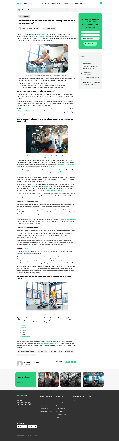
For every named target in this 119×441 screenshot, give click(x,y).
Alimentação (59, 400)
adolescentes (28, 111)
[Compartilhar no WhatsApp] (72, 362)
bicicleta (65, 196)
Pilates (23, 330)
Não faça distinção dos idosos (91, 77)
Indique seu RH (43, 405)
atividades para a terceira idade (48, 343)
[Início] (19, 10)
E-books (74, 403)
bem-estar (40, 34)
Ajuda (41, 400)
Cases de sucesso (60, 408)
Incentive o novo (87, 80)
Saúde (57, 417)
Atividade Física (60, 403)
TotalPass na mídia (67, 3)
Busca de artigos (92, 400)
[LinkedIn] (18, 403)
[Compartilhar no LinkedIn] (69, 362)
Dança (23, 327)
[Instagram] (75, 362)
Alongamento (25, 336)
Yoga (23, 325)
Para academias (24, 16)
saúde (32, 34)
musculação (26, 251)
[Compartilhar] (66, 362)
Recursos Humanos (61, 414)
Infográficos (75, 400)
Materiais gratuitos (56, 3)
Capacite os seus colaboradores (87, 73)
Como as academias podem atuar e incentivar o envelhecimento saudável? (90, 68)
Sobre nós (42, 403)
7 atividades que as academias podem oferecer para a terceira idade (91, 84)
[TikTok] (29, 403)
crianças (19, 111)
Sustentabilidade (44, 408)
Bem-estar (58, 405)
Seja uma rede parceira (46, 411)
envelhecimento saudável (55, 190)
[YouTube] (25, 403)
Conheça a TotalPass (80, 3)
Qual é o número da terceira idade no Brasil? (90, 63)
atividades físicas (44, 36)
